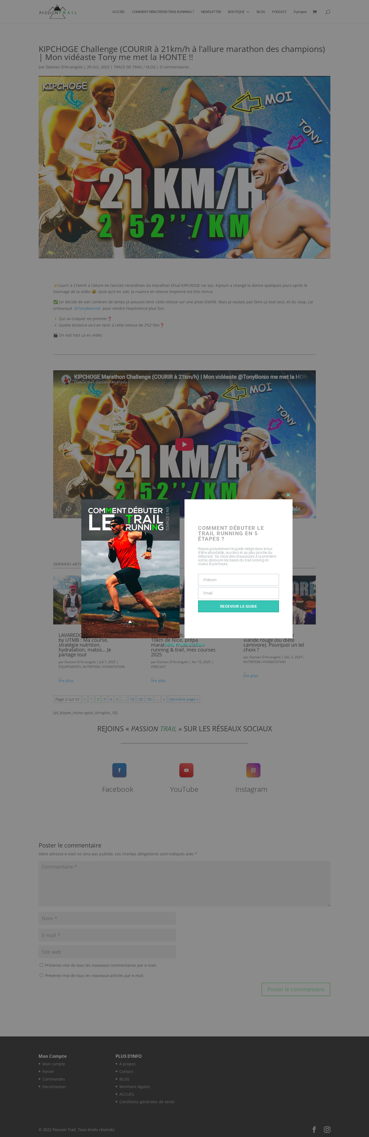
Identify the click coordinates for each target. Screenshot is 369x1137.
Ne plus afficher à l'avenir (184, 644)
